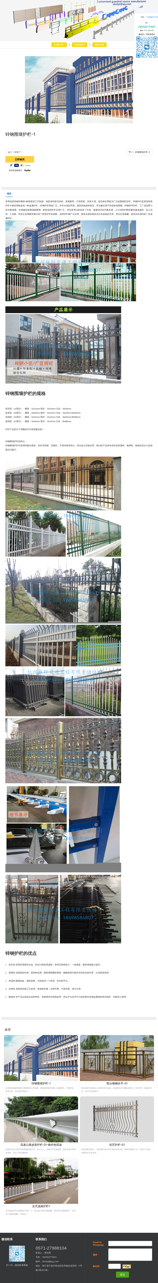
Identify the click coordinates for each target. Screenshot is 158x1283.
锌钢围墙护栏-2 (142, 152)
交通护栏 (58, 44)
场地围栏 (79, 44)
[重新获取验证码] (127, 1267)
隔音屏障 (99, 44)
